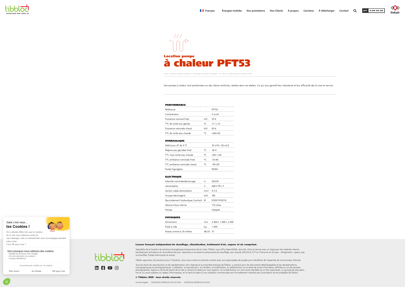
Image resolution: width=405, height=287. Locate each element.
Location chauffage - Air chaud (214, 74)
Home (166, 74)
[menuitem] (207, 10)
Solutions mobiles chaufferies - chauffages (185, 74)
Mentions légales (142, 282)
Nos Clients (276, 10)
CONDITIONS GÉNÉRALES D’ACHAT (197, 282)
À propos (293, 10)
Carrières (308, 10)
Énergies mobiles (232, 10)
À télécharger (327, 10)
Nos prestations (256, 10)
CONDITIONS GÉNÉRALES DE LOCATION (166, 282)
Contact (344, 10)
